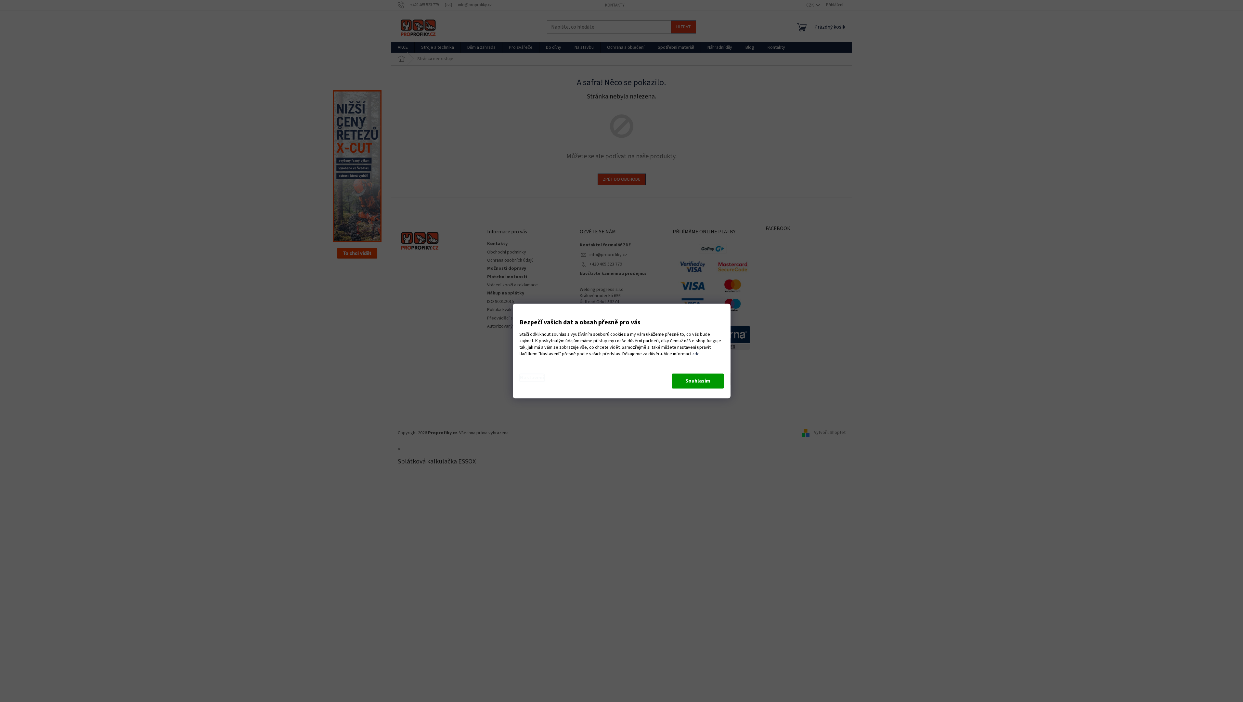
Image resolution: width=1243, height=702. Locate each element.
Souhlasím (697, 381)
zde (696, 354)
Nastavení (532, 378)
